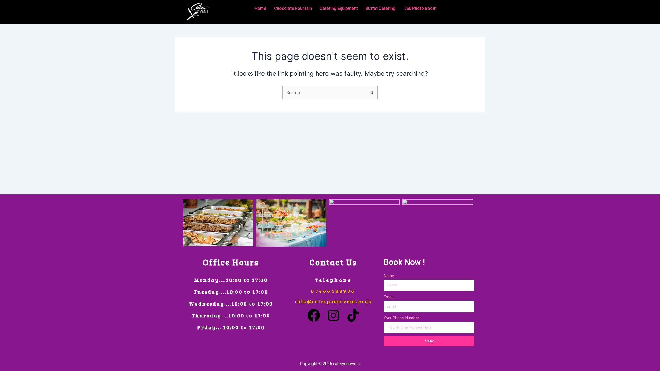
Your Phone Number (401, 318)
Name (389, 275)
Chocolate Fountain (293, 8)
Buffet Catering (381, 8)
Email (388, 296)
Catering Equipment (339, 8)
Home (260, 8)
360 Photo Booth (420, 8)
